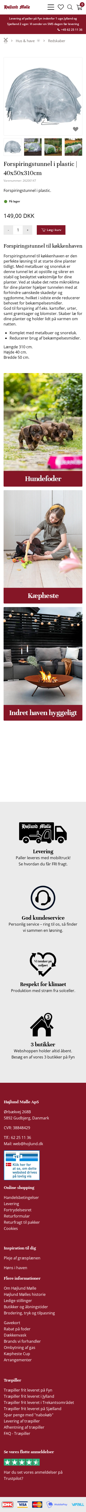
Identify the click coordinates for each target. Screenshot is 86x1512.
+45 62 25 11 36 (71, 30)
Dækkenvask (15, 1335)
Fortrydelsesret (18, 1210)
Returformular (17, 1216)
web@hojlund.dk (28, 1143)
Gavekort (12, 1322)
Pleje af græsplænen (22, 1258)
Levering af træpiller (22, 1421)
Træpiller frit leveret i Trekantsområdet (39, 1402)
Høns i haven (15, 1267)
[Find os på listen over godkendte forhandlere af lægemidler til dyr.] (22, 1165)
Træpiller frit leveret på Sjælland (32, 1408)
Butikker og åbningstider (26, 1306)
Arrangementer (18, 1359)
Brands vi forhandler (22, 1341)
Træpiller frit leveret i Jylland (29, 1396)
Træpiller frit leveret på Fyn (28, 1390)
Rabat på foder (17, 1329)
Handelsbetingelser (21, 1197)
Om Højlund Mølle (20, 1288)
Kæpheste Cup (17, 1353)
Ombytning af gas (19, 1347)
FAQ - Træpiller (17, 1433)
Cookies (11, 1228)
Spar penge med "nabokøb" (28, 1414)
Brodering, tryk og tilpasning (29, 1313)
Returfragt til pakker (22, 1222)
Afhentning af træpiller (24, 1427)
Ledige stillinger (18, 1300)
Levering (11, 1203)
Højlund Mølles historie (25, 1294)
